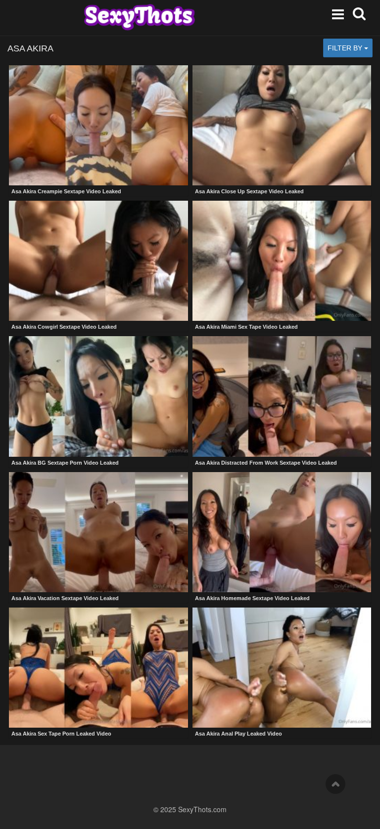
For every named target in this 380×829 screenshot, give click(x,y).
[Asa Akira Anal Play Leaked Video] (282, 668)
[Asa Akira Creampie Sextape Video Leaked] (98, 125)
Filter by (346, 48)
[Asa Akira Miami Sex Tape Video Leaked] (282, 261)
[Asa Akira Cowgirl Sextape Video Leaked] (98, 261)
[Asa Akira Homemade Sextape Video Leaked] (282, 532)
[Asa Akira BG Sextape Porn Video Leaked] (98, 396)
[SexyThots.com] (139, 17)
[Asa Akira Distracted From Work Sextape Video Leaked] (282, 396)
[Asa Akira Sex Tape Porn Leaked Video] (98, 668)
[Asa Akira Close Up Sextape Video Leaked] (282, 125)
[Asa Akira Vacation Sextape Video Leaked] (98, 532)
